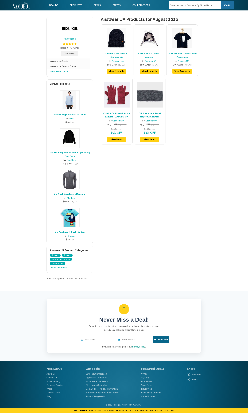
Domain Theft (53, 392)
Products (76, 5)
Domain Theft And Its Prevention (102, 389)
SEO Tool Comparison (96, 374)
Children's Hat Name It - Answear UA (116, 55)
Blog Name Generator (96, 385)
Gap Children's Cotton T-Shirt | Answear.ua (182, 55)
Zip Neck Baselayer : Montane (70, 194)
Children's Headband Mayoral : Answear (150, 115)
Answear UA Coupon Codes (63, 66)
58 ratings (74, 48)
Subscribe (162, 339)
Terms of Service (55, 385)
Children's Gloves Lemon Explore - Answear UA (116, 115)
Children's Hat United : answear (149, 55)
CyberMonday (148, 396)
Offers (117, 5)
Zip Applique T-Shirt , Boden (70, 232)
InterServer (146, 381)
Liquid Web (146, 389)
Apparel (55, 255)
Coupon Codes (141, 5)
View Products (116, 71)
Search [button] (227, 5)
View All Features (58, 267)
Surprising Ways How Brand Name (102, 392)
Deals (97, 5)
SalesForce (146, 385)
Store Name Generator (97, 381)
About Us (51, 374)
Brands (53, 5)
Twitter (195, 379)
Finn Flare (71, 160)
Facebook (196, 374)
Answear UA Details (59, 61)
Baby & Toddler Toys (61, 259)
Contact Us (52, 377)
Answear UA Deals (59, 71)
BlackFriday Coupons (151, 392)
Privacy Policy (138, 347)
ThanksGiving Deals (95, 396)
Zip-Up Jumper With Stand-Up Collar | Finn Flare (70, 154)
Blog (49, 396)
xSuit (71, 118)
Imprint (50, 389)
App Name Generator (96, 377)
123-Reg (145, 377)
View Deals (116, 139)
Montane (71, 198)
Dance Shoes (57, 263)
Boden (71, 236)
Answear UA (118, 61)
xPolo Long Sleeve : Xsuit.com (70, 114)
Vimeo (144, 374)
